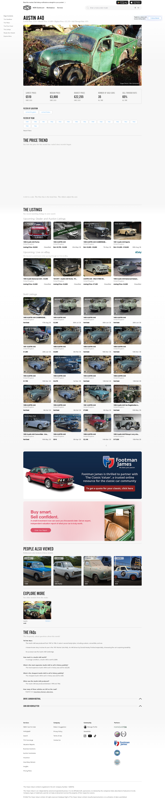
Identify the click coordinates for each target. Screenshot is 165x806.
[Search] (88, 8)
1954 (68, 122)
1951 (43, 122)
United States (45, 112)
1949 (27, 122)
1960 (101, 122)
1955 (76, 122)
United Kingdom (31, 112)
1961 (109, 122)
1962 (117, 122)
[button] (51, 7)
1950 (35, 122)
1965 (27, 126)
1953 (59, 122)
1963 (125, 122)
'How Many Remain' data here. (43, 783)
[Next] (138, 474)
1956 (84, 122)
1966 (35, 126)
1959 (92, 122)
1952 (51, 122)
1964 (133, 122)
